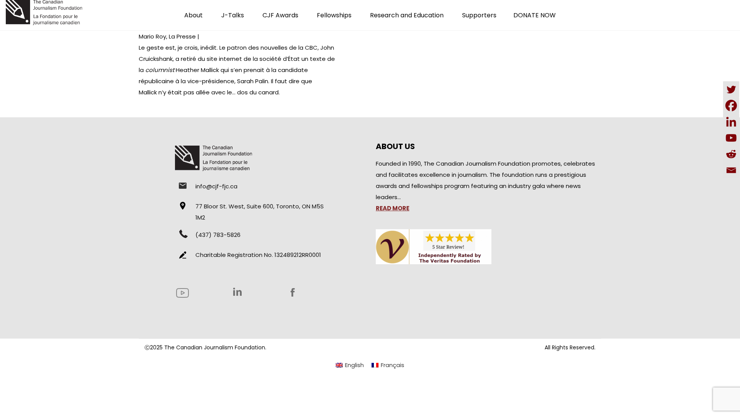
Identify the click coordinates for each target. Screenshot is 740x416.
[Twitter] (731, 89)
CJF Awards (280, 15)
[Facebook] (731, 105)
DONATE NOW (534, 15)
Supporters (479, 15)
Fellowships (334, 15)
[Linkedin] (731, 122)
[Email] (731, 170)
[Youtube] (731, 138)
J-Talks (232, 15)
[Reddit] (731, 154)
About (193, 15)
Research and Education (407, 15)
